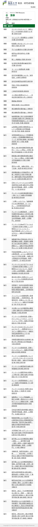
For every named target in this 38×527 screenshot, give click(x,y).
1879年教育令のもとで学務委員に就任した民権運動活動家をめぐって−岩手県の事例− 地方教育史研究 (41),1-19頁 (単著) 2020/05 (23, 139)
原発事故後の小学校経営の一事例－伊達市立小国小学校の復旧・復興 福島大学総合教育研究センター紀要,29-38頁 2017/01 (22, 175)
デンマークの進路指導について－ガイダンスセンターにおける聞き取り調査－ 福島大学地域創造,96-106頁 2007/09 (22, 359)
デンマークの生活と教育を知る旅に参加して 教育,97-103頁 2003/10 (22, 391)
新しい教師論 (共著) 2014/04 (21, 59)
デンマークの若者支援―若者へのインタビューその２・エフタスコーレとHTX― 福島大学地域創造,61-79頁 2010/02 (22, 319)
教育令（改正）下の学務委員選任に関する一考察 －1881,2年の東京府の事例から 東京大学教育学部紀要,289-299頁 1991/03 (22, 494)
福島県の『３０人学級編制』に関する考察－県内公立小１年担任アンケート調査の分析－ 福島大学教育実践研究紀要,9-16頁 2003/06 (22, 401)
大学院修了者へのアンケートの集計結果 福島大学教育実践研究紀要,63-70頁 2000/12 (22, 432)
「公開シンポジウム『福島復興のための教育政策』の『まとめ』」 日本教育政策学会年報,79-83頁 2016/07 (22, 204)
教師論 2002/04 (17, 101)
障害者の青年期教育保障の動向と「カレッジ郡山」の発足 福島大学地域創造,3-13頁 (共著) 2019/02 (22, 159)
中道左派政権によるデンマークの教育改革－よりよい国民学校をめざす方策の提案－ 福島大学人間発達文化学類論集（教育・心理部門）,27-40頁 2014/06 (22, 256)
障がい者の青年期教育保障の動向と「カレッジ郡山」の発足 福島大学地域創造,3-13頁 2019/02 (22, 149)
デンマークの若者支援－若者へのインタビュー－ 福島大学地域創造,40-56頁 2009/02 (22, 350)
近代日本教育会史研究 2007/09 (22, 81)
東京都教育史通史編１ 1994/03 (22, 112)
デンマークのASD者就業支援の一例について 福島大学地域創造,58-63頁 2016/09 (22, 195)
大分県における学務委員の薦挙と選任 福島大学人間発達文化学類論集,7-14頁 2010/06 (22, 310)
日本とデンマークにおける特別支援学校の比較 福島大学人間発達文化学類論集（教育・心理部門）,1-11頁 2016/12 (22, 186)
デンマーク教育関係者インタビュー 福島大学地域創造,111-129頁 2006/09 (22, 382)
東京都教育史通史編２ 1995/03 (22, 109)
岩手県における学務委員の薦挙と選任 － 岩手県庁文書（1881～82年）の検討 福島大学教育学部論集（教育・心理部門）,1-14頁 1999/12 (23, 443)
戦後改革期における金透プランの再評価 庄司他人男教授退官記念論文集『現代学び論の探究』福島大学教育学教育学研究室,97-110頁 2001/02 (22, 422)
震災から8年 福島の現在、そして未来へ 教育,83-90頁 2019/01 (23, 167)
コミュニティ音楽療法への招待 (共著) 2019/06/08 (22, 38)
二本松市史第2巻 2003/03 (20, 91)
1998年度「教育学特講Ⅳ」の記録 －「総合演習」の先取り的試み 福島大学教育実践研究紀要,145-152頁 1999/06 (22, 454)
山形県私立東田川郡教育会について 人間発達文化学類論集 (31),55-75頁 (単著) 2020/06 (22, 129)
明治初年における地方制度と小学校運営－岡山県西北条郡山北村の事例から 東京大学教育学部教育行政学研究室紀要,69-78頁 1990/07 (22, 505)
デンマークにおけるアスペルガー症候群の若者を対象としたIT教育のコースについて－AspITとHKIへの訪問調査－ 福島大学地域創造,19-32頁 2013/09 (22, 268)
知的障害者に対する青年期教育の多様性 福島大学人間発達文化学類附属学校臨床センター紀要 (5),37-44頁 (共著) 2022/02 (22, 119)
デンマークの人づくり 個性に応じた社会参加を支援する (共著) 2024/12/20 (22, 31)
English (33, 7)
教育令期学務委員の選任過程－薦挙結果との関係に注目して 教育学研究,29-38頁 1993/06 (22, 474)
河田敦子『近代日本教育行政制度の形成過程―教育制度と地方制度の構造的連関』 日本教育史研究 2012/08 (22, 288)
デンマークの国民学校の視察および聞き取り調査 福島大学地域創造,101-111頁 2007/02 (22, 374)
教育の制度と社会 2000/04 (20, 105)
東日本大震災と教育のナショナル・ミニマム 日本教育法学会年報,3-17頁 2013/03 (22, 279)
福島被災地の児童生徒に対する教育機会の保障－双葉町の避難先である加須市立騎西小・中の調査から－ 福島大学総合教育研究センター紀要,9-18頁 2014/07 (22, 243)
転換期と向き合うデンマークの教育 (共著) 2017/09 (22, 44)
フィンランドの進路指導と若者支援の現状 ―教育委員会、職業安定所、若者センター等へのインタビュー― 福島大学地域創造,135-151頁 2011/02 (22, 299)
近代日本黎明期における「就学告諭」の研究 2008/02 (22, 76)
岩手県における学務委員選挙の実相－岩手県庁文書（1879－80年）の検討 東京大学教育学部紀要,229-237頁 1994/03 (22, 465)
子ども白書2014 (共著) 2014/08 (22, 49)
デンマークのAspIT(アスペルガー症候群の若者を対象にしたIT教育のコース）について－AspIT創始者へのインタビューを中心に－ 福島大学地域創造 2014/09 (22, 229)
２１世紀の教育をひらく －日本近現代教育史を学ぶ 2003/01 (22, 96)
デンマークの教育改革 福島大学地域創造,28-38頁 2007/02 (22, 367)
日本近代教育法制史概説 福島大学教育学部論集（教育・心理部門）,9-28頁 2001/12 (22, 411)
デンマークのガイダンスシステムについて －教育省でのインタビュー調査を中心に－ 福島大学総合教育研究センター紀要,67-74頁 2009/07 (22, 331)
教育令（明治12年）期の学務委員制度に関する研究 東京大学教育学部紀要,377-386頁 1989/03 (22, 516)
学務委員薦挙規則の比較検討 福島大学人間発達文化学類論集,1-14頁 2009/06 (22, 341)
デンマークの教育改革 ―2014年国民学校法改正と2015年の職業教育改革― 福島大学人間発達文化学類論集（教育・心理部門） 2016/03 (22, 216)
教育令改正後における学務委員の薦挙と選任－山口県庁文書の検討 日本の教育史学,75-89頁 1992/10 (22, 483)
